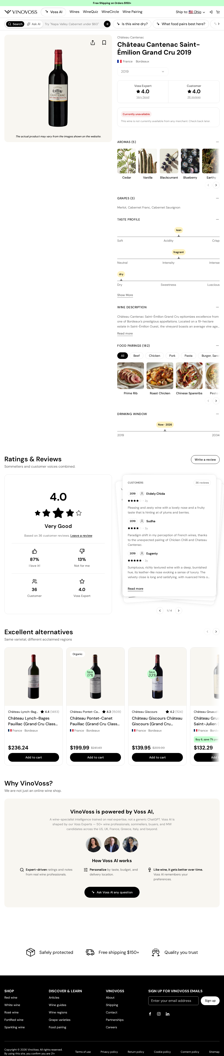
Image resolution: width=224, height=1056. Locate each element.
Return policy (136, 1052)
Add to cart (33, 757)
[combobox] (142, 71)
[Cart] (218, 12)
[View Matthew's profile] (112, 844)
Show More (125, 295)
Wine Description (132, 307)
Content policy (190, 1052)
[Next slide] (216, 185)
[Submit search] (107, 24)
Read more (125, 333)
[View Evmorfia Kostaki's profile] (94, 844)
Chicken (154, 356)
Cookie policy (162, 1052)
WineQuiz (90, 11)
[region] (165, 24)
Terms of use (83, 1052)
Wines (74, 11)
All (122, 356)
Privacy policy (109, 1052)
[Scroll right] (218, 24)
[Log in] (211, 12)
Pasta (188, 356)
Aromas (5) (126, 142)
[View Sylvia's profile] (130, 844)
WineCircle (110, 11)
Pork (172, 356)
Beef (136, 356)
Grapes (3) (126, 198)
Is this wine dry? (135, 24)
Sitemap (214, 1052)
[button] (57, 24)
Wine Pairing (132, 11)
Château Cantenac (130, 37)
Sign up (210, 1001)
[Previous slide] (208, 185)
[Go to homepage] (20, 12)
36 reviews (194, 97)
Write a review (205, 460)
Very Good (142, 97)
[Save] (104, 42)
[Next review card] (178, 610)
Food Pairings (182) (133, 346)
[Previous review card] (159, 610)
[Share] (92, 42)
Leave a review (81, 535)
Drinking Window (132, 414)
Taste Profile (128, 219)
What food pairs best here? (183, 24)
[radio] (15, 24)
